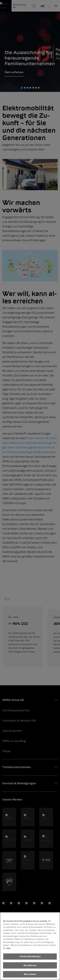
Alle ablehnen (30, 965)
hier (8, 948)
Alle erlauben (30, 974)
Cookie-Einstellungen (30, 956)
